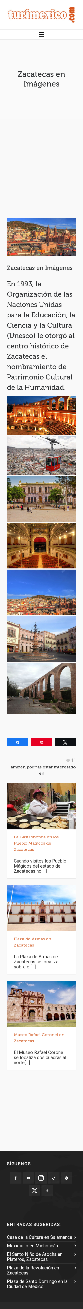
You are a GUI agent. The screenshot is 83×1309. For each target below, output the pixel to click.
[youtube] (28, 1178)
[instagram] (41, 1178)
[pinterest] (66, 1178)
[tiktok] (53, 1178)
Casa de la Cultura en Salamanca (39, 1237)
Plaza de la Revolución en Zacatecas (33, 1270)
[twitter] (34, 1190)
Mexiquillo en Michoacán (32, 1245)
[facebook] (15, 1178)
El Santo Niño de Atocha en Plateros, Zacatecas (34, 1256)
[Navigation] (41, 34)
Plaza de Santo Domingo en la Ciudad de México (37, 1284)
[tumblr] (47, 1190)
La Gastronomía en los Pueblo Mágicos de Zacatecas (36, 843)
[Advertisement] (41, 163)
